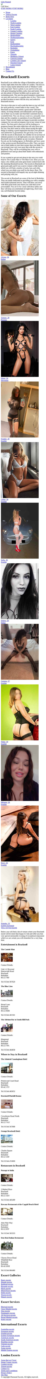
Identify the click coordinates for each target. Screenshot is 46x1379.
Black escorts (6, 1289)
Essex (12, 52)
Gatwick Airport (16, 59)
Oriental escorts (7, 1344)
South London (15, 29)
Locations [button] (9, 19)
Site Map (4, 1375)
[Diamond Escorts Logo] (2, 4)
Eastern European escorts (10, 1336)
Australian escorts (7, 1329)
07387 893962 (17, 8)
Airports (13, 54)
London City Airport (18, 61)
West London (15, 25)
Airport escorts (6, 1366)
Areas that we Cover (8, 1360)
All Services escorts (8, 1315)
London (13, 21)
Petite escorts (6, 1293)
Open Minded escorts (9, 1309)
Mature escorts (6, 1297)
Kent (12, 42)
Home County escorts (9, 1362)
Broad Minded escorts (9, 1317)
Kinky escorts (6, 1319)
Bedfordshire (15, 44)
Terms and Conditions (9, 1371)
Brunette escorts (7, 1286)
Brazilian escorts (7, 1342)
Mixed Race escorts (8, 1291)
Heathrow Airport (17, 56)
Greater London (16, 31)
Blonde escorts (6, 1282)
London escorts (6, 1364)
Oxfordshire (14, 50)
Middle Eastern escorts (9, 1350)
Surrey (12, 40)
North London (15, 23)
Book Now (10, 17)
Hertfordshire (15, 35)
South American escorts (10, 1340)
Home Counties (16, 33)
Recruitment (10, 67)
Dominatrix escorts (8, 1313)
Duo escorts (5, 1311)
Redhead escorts (7, 1284)
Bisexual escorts (7, 1307)
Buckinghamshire (16, 46)
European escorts (7, 1331)
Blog (7, 69)
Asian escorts (6, 1348)
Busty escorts (6, 1280)
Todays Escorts (11, 14)
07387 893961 (6, 8)
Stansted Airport (16, 63)
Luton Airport (15, 65)
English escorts (6, 1333)
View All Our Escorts (9, 928)
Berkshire (14, 48)
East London (15, 27)
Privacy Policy (6, 1373)
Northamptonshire (17, 38)
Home (8, 12)
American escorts (7, 1338)
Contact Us (10, 71)
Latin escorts (5, 1346)
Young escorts (6, 1295)
